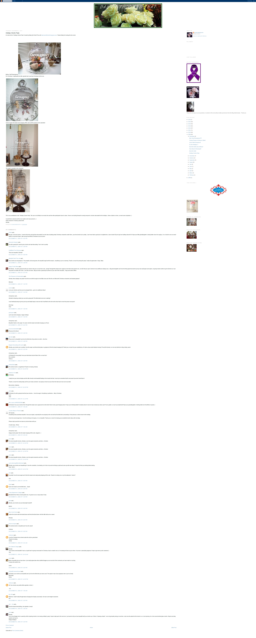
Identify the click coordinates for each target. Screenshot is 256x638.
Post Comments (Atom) (17, 630)
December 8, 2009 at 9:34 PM (18, 621)
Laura (10, 558)
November (192, 155)
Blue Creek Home (13, 512)
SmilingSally (12, 364)
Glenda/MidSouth (198, 32)
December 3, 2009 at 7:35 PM (18, 308)
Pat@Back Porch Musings (15, 250)
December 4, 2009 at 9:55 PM (18, 531)
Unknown (11, 535)
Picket (10, 232)
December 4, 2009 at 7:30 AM (18, 427)
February (191, 175)
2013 (189, 126)
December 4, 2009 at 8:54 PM (18, 519)
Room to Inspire (12, 523)
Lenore (10, 287)
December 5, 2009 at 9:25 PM (18, 567)
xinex (10, 438)
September (192, 160)
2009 (189, 134)
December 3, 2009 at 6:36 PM (18, 262)
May (190, 168)
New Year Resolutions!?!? (195, 138)
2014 (189, 123)
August (191, 162)
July (190, 164)
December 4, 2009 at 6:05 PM (18, 488)
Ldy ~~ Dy (11, 604)
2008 (189, 177)
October (191, 158)
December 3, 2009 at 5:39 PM (18, 246)
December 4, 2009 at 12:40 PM (18, 459)
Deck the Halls (192, 151)
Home (91, 627)
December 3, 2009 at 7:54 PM (18, 317)
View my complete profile (200, 36)
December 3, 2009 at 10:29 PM (18, 369)
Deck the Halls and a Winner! (196, 146)
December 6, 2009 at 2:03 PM (18, 600)
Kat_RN (11, 594)
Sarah (10, 484)
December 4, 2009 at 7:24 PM (18, 496)
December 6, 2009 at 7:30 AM (18, 590)
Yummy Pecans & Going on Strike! (197, 140)
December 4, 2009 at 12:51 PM (18, 469)
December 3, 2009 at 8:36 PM (18, 333)
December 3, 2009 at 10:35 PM (18, 387)
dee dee (11, 336)
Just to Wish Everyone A (195, 142)
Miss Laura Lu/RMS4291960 (15, 402)
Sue (10, 472)
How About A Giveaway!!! (195, 148)
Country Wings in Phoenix (15, 410)
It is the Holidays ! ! (193, 144)
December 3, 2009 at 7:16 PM (18, 284)
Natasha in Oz (12, 372)
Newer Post (8, 627)
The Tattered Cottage (14, 546)
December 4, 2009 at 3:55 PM (18, 480)
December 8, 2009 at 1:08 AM (18, 608)
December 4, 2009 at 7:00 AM (18, 406)
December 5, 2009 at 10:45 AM (18, 554)
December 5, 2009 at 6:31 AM (18, 543)
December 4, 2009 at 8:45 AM (18, 435)
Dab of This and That (128, 6)
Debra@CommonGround (15, 571)
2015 (189, 121)
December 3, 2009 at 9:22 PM (18, 349)
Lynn (10, 612)
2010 (189, 132)
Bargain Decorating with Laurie (16, 345)
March (191, 172)
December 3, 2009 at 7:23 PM (18, 292)
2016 (189, 119)
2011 (189, 130)
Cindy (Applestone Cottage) (15, 492)
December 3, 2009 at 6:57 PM (18, 272)
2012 (189, 128)
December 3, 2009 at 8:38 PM (18, 341)
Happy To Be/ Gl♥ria (13, 266)
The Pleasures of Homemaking (16, 276)
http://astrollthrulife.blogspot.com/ (49, 35)
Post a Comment (10, 625)
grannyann (11, 312)
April (190, 170)
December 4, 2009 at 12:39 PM (18, 443)
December (192, 136)
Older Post (173, 627)
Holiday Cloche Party (194, 153)
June (190, 166)
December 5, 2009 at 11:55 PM (18, 579)
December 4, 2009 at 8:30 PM (18, 508)
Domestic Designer (13, 242)
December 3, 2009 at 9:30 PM (18, 360)
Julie (10, 391)
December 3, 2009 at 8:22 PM (18, 325)
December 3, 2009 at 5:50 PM (18, 254)
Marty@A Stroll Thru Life (14, 258)
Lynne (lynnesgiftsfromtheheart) (16, 463)
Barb (10, 500)
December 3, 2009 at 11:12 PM (18, 398)
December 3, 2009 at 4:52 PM (18, 238)
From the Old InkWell (14, 328)
